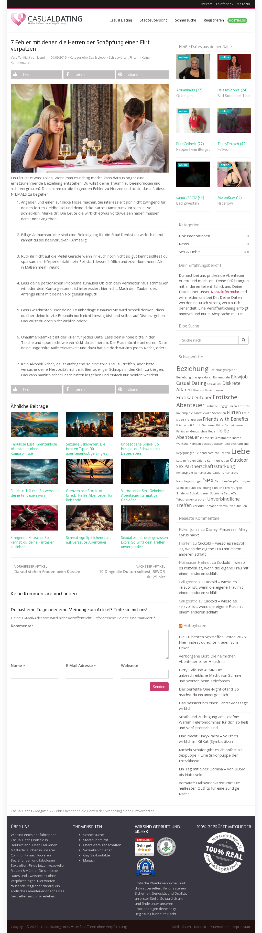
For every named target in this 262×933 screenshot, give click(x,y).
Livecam (206, 4)
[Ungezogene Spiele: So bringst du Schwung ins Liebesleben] (145, 424)
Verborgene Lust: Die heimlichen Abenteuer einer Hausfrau (207, 658)
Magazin (243, 4)
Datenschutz (219, 926)
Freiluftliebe (193, 419)
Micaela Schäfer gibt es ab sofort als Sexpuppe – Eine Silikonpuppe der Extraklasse (211, 755)
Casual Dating (121, 20)
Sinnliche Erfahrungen (227, 488)
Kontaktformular (226, 291)
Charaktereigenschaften (102, 845)
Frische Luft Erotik (188, 425)
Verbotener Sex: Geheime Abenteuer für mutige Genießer (142, 495)
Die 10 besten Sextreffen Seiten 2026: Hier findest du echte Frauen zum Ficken (213, 642)
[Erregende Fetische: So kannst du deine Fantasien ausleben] (34, 517)
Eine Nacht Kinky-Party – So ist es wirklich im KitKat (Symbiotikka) (208, 738)
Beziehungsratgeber (223, 370)
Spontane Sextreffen (224, 493)
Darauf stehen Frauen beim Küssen (47, 569)
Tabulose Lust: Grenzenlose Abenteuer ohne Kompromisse (34, 449)
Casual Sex (214, 384)
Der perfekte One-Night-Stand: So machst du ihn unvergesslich (209, 691)
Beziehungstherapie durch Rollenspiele (203, 377)
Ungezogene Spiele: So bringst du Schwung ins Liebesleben (140, 449)
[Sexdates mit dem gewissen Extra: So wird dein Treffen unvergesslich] (145, 517)
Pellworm (225, 150)
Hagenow (225, 204)
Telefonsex (224, 4)
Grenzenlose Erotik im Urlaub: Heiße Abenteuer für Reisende (89, 495)
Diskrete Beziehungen (208, 390)
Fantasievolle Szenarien (210, 413)
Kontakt (200, 926)
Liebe (240, 451)
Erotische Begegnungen (221, 406)
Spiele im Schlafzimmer (192, 493)
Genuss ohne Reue (202, 431)
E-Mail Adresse (79, 665)
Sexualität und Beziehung (193, 488)
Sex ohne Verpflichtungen (232, 481)
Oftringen (184, 96)
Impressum (241, 926)
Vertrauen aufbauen (233, 506)
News (184, 243)
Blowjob (239, 377)
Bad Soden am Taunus (234, 96)
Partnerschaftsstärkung (209, 466)
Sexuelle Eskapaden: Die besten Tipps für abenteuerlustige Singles (86, 449)
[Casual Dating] (46, 20)
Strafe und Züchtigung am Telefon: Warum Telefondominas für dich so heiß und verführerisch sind (213, 722)
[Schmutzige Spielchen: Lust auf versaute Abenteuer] (90, 517)
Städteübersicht (153, 20)
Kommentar (22, 625)
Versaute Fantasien (205, 506)
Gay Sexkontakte (96, 855)
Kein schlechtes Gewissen (207, 444)
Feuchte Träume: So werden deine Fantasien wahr (34, 493)
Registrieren (225, 20)
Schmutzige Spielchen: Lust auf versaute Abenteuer (88, 540)
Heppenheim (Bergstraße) (193, 150)
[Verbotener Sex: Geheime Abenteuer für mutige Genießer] (145, 471)
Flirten (133, 57)
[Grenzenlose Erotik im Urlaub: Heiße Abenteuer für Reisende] (90, 471)
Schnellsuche (185, 20)
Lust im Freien (186, 460)
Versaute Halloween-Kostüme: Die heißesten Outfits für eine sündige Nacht (209, 788)
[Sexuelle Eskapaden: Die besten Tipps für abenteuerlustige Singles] (90, 424)
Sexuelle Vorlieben (98, 850)
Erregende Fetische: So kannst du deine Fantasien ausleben (32, 542)
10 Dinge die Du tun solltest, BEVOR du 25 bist (132, 571)
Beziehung (192, 368)
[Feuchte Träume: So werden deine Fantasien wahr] (34, 471)
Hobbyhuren (194, 625)
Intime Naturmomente (215, 438)
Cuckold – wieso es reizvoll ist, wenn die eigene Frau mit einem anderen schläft (212, 548)
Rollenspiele (184, 472)
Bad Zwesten (187, 204)
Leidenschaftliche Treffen (212, 453)
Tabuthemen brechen (191, 499)
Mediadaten (181, 926)
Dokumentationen (194, 235)
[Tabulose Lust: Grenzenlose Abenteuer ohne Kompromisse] (34, 424)
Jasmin (42, 57)
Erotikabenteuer (194, 397)
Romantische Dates (207, 472)
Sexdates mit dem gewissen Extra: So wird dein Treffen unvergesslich (144, 542)
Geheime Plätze (213, 425)
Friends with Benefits (225, 419)
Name (16, 665)
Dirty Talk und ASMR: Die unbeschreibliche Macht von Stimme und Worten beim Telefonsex (210, 675)
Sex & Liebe (97, 57)
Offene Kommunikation (213, 460)
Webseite (129, 665)
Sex (208, 479)
